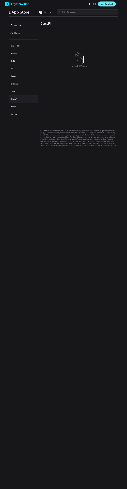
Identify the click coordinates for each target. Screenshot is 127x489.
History (17, 33)
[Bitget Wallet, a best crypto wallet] (20, 4)
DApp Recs (15, 46)
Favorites (18, 25)
